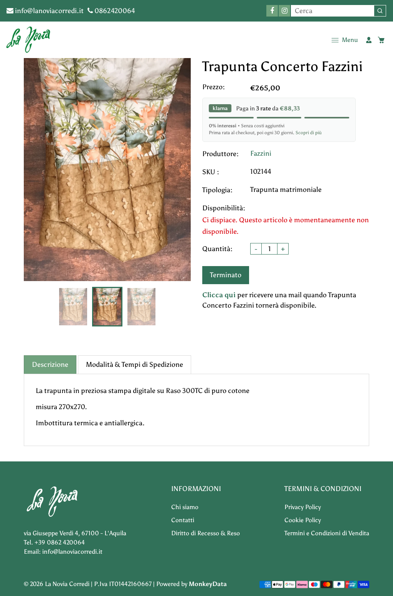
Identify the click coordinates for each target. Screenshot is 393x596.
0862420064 (114, 11)
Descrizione (50, 364)
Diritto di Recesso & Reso (205, 533)
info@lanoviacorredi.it (48, 11)
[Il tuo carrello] (381, 40)
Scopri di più (309, 132)
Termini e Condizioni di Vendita (326, 533)
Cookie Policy (302, 520)
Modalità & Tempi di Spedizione (134, 364)
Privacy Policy (302, 507)
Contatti (182, 520)
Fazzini (260, 153)
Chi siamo (184, 507)
